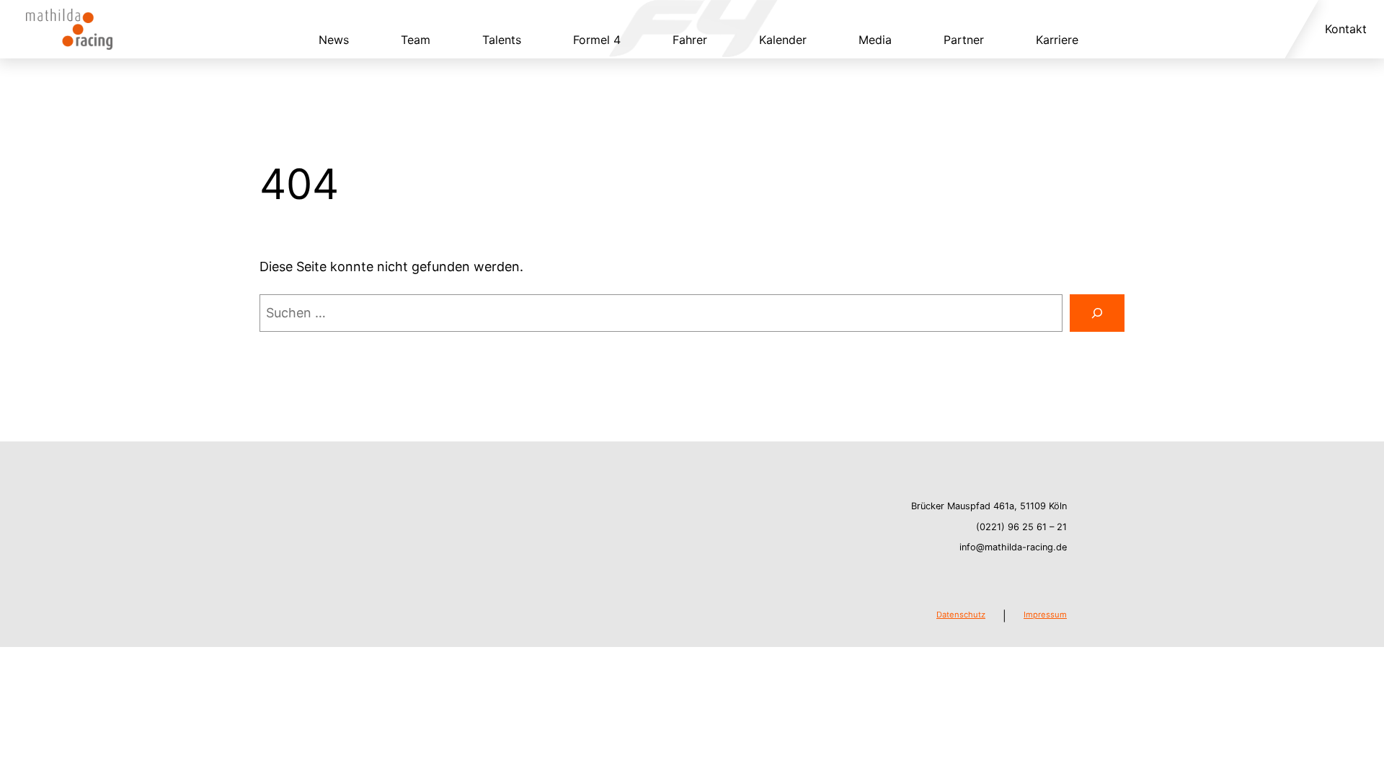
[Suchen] (1097, 313)
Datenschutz (960, 614)
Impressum (1045, 614)
